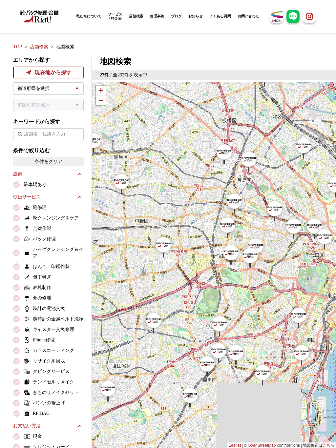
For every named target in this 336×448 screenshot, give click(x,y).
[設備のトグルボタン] (80, 174)
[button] (93, 142)
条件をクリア (48, 161)
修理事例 (157, 16)
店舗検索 (136, 16)
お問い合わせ (248, 16)
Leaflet (235, 445)
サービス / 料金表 (115, 16)
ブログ (176, 16)
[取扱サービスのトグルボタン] (80, 197)
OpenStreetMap (262, 445)
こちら (328, 445)
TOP (17, 46)
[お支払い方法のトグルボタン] (80, 426)
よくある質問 (220, 16)
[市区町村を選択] (48, 105)
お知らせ (195, 16)
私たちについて (88, 16)
